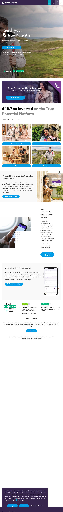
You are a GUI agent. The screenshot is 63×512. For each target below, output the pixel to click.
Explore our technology (14, 284)
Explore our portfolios (47, 254)
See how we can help (11, 196)
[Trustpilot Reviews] (14, 71)
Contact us (31, 330)
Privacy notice (21, 500)
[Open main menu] (61, 2)
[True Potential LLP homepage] (10, 3)
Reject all (24, 506)
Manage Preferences (37, 506)
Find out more (11, 47)
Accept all (12, 506)
